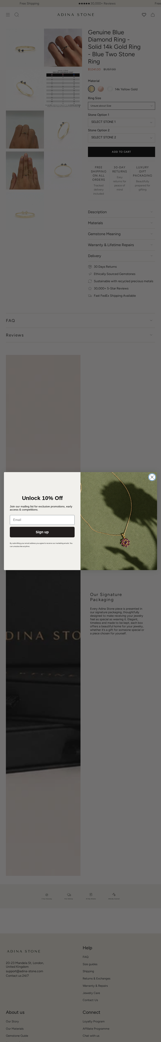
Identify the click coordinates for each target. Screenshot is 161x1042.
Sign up (42, 532)
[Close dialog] (152, 477)
